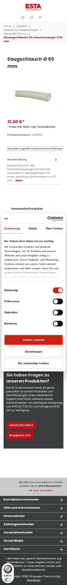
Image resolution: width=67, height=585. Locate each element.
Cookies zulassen (33, 339)
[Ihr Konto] (40, 17)
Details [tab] (33, 228)
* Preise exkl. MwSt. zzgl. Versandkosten (31, 127)
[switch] (58, 301)
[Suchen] (31, 17)
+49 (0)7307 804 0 (21, 425)
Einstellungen (33, 351)
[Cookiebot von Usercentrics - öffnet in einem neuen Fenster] (48, 218)
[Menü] (23, 17)
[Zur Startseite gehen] (33, 7)
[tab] (32, 169)
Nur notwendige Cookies (33, 363)
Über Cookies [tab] (54, 228)
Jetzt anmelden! (43, 490)
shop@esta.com (20, 435)
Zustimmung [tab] (12, 228)
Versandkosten (15, 562)
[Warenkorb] (46, 17)
